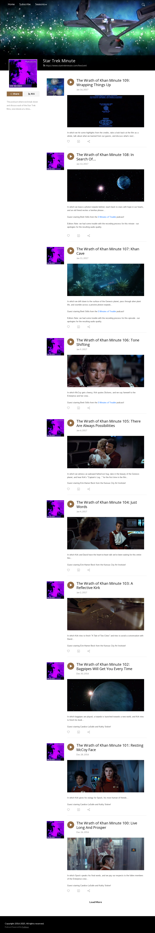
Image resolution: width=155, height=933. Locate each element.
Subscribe (25, 4)
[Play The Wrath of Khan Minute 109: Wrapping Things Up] (70, 82)
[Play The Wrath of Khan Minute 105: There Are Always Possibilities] (70, 422)
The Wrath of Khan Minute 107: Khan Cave (107, 251)
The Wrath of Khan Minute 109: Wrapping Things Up (103, 82)
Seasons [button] (40, 4)
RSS (33, 93)
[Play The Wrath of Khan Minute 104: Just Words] (70, 504)
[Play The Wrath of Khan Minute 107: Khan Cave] (70, 250)
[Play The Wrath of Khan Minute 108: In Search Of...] (70, 156)
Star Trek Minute (59, 60)
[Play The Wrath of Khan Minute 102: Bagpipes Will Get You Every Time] (70, 666)
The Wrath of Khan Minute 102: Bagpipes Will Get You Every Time (104, 666)
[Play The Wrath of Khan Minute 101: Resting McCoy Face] (70, 747)
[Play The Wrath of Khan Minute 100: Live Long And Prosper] (70, 824)
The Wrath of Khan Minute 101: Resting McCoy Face (109, 747)
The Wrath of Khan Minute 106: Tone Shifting (107, 342)
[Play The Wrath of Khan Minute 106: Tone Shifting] (70, 341)
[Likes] (68, 141)
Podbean (25, 927)
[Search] (143, 4)
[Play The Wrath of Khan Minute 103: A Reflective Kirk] (70, 585)
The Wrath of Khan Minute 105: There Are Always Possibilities (108, 423)
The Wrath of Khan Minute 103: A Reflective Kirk (104, 585)
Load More (95, 901)
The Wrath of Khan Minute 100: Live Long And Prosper (106, 825)
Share (16, 93)
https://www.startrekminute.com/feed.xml (66, 65)
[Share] (89, 141)
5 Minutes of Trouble (107, 217)
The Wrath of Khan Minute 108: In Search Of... (105, 156)
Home (11, 4)
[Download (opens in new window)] (79, 141)
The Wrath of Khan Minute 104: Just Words (106, 504)
